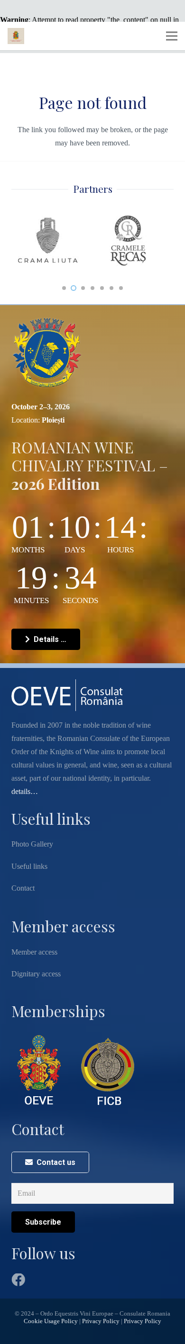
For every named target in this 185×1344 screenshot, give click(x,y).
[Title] (16, 36)
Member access (34, 952)
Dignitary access (36, 974)
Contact (23, 888)
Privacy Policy (101, 1321)
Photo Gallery (32, 844)
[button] (64, 288)
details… (24, 791)
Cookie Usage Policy (51, 1321)
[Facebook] (18, 1280)
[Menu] (172, 36)
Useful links (29, 866)
